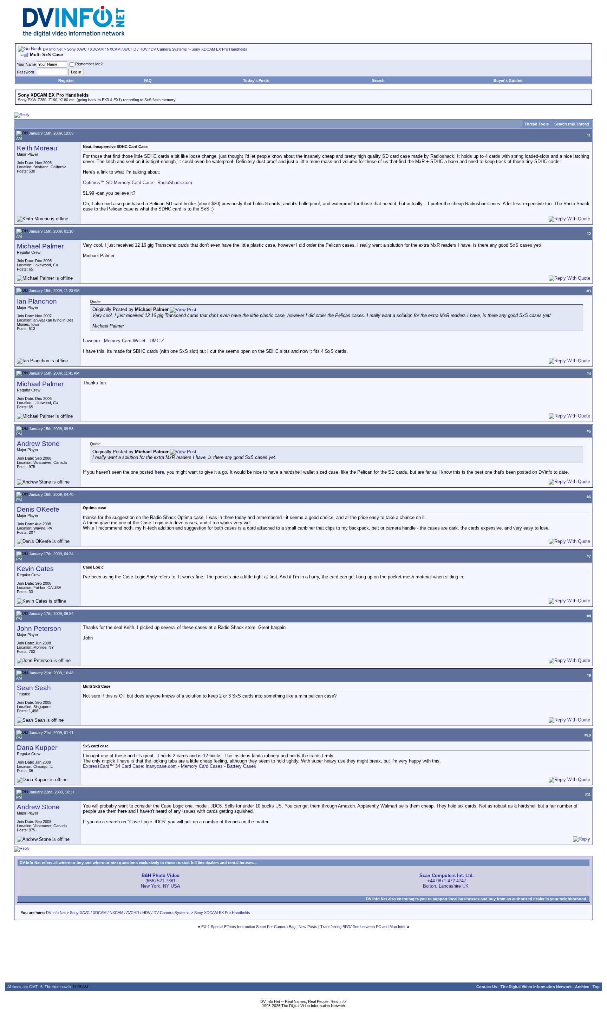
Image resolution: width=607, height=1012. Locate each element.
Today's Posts (256, 80)
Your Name (26, 64)
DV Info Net (53, 49)
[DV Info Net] (73, 35)
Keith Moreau (37, 148)
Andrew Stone (38, 443)
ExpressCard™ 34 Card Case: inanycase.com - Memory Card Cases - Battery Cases (169, 766)
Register (66, 80)
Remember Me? (89, 64)
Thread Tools (536, 124)
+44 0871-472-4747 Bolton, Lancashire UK (446, 881)
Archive (582, 987)
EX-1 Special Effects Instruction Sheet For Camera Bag (248, 927)
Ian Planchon (37, 301)
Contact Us (486, 987)
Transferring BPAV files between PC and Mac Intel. (363, 927)
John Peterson (39, 628)
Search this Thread (571, 124)
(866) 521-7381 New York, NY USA (160, 881)
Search (378, 80)
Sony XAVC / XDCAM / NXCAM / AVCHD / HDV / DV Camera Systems (127, 49)
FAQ (148, 80)
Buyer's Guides (508, 80)
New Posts (308, 927)
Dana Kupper (37, 747)
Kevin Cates (35, 568)
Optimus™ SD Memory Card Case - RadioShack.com (137, 182)
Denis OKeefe (38, 509)
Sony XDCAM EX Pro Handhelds (219, 49)
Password (25, 72)
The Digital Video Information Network (536, 987)
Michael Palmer (40, 246)
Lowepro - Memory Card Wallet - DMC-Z (123, 340)
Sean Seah (34, 688)
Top (596, 987)
